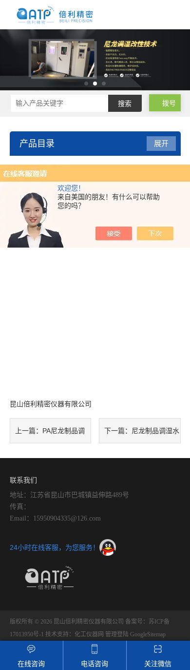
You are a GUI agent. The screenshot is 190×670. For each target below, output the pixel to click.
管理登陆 (117, 634)
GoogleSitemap (148, 634)
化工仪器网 (89, 634)
